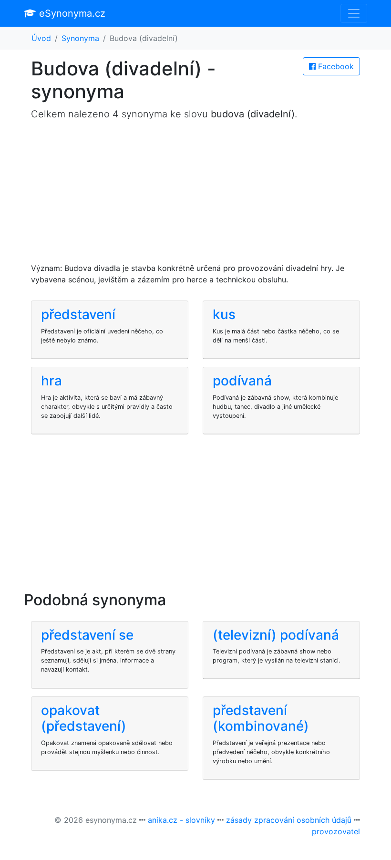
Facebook (335, 66)
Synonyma (80, 38)
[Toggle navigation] (353, 13)
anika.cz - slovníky (181, 820)
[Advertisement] (195, 195)
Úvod (41, 38)
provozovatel (336, 831)
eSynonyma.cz (70, 13)
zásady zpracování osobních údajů (288, 820)
